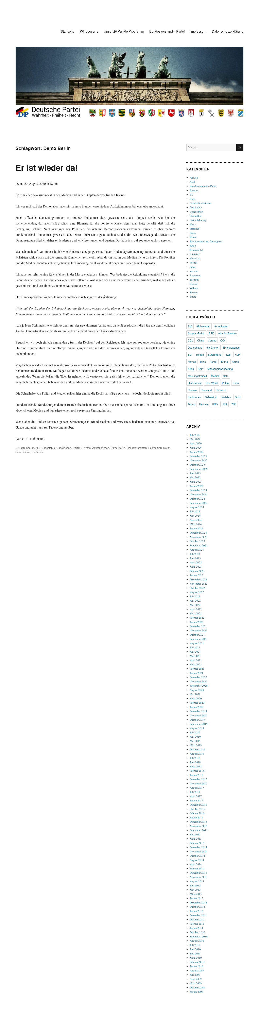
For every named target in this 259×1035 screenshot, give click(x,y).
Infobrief (194, 228)
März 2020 (196, 698)
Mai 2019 (195, 741)
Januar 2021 (196, 673)
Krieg (193, 245)
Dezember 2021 (198, 626)
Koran (235, 362)
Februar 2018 (197, 770)
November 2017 (198, 783)
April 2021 (196, 660)
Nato (225, 376)
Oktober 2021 (197, 634)
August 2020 (197, 690)
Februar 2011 (197, 923)
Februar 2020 (197, 702)
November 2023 (198, 537)
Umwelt (194, 284)
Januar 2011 (196, 928)
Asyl (192, 182)
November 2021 (198, 630)
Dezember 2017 (198, 779)
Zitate (193, 296)
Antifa (87, 448)
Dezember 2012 (198, 902)
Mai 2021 (195, 656)
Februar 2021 (197, 668)
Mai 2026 (195, 439)
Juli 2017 (195, 792)
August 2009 (197, 970)
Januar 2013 (196, 898)
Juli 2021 (195, 647)
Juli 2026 (195, 435)
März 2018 (196, 766)
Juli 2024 (195, 511)
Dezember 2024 (198, 490)
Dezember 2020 (198, 677)
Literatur (194, 254)
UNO (215, 404)
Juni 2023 (195, 558)
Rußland (220, 390)
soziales (194, 271)
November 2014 (198, 851)
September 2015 (199, 830)
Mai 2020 (195, 694)
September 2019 (199, 724)
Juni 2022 (195, 600)
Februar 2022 (197, 617)
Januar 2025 (196, 486)
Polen (225, 383)
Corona (212, 340)
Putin (236, 383)
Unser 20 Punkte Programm (124, 31)
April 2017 (196, 796)
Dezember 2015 (198, 821)
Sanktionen (194, 397)
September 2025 (199, 469)
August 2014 (197, 860)
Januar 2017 (196, 800)
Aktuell (194, 177)
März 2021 (196, 664)
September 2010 (199, 936)
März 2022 (196, 613)
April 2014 (196, 864)
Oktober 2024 (197, 498)
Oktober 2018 (197, 749)
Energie (194, 190)
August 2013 (197, 881)
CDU (190, 340)
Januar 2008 (196, 992)
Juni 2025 (195, 473)
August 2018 (197, 753)
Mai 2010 (195, 953)
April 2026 (196, 443)
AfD (190, 326)
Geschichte (48, 448)
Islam (193, 233)
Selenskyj (211, 397)
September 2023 (199, 545)
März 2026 (196, 447)
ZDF (233, 404)
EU (191, 194)
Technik (194, 279)
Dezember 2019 (198, 711)
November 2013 (198, 877)
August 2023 (197, 549)
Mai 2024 (195, 515)
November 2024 (198, 494)
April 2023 (196, 562)
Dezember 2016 (198, 804)
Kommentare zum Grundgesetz (206, 241)
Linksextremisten (137, 448)
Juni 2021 (195, 651)
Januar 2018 (196, 775)
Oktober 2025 (197, 464)
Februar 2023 (197, 571)
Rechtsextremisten (159, 448)
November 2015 (198, 826)
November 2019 (198, 715)
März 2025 (196, 481)
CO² (222, 340)
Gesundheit (196, 216)
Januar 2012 (196, 911)
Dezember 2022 (198, 579)
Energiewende (231, 347)
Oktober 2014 (197, 855)
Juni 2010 (195, 949)
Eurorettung (214, 354)
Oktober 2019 (197, 719)
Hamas (192, 362)
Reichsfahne (23, 452)
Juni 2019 (195, 736)
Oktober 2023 (197, 541)
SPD (237, 397)
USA (224, 404)
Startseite (67, 31)
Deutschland (195, 347)
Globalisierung (198, 220)
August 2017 (197, 787)
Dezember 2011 (198, 915)
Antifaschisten (100, 448)
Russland (206, 390)
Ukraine (203, 404)
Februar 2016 (197, 813)
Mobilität (195, 258)
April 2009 (196, 979)
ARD (211, 333)
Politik (76, 448)
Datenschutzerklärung (227, 31)
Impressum (198, 31)
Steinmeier (38, 452)
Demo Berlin (118, 448)
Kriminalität (196, 250)
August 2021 (197, 643)
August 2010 (197, 940)
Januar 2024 (196, 528)
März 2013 (196, 894)
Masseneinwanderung (220, 369)
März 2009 (196, 983)
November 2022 (198, 583)
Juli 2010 (195, 945)
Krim (200, 369)
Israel (214, 362)
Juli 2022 (195, 596)
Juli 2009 (195, 974)
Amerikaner (221, 326)
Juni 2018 (195, 762)
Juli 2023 (195, 554)
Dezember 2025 (198, 456)
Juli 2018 (195, 758)
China (200, 340)
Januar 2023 (196, 575)
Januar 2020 (196, 707)
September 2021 (199, 639)
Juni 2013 (195, 885)
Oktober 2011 (197, 919)
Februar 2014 (197, 868)
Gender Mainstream (200, 203)
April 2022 (196, 609)
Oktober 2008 (197, 987)
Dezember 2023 (198, 532)
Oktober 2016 (197, 809)
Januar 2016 (196, 817)
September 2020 (199, 685)
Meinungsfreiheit (197, 376)
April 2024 (196, 520)
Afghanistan (203, 326)
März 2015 (196, 838)
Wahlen (194, 288)
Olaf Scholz (195, 383)
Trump (191, 404)
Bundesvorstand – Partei (167, 31)
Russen (192, 390)
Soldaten (226, 397)
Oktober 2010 (197, 932)
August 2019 (197, 728)
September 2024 (199, 503)
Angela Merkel (196, 333)
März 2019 (196, 745)
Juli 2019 (195, 732)
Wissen (194, 292)
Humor (193, 224)
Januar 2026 (196, 452)
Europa (199, 354)
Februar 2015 (197, 843)
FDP (237, 354)
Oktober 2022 (197, 588)
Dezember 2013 (198, 872)
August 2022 (197, 592)
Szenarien (195, 275)
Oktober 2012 (197, 906)
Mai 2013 (195, 889)
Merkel (215, 376)
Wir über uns (89, 31)
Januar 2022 (196, 622)
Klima (193, 237)
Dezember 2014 (198, 847)
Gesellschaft (63, 448)
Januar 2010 (196, 966)
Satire (193, 267)
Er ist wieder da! (47, 167)
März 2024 (196, 524)
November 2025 (198, 460)
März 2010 (196, 957)
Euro (192, 199)
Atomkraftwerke (227, 333)
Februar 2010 (197, 962)
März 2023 (196, 566)
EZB (228, 354)
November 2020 (198, 681)
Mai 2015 (195, 834)
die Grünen (212, 347)
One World (212, 383)
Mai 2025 (195, 477)
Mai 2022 (195, 605)
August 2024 (197, 507)
